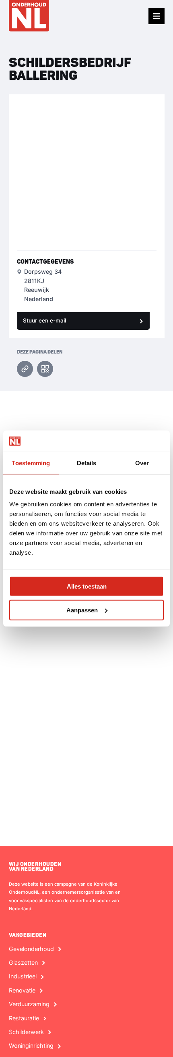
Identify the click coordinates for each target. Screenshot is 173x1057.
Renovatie (22, 990)
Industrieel (23, 976)
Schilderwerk (26, 1032)
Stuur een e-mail (44, 320)
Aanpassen (82, 609)
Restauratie (24, 1018)
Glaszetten (23, 962)
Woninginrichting (31, 1046)
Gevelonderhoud (31, 949)
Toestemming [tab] (31, 462)
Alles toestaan (87, 586)
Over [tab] (142, 462)
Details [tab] (87, 462)
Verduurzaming (29, 1004)
